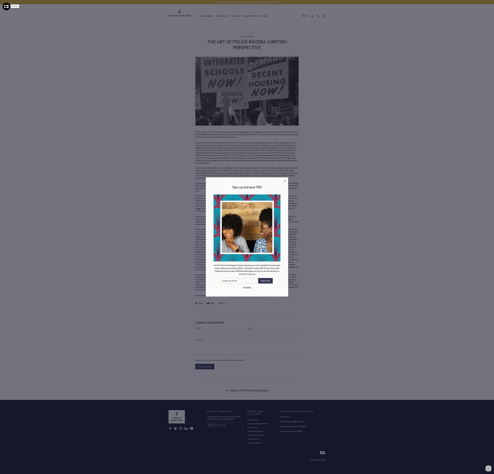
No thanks (247, 287)
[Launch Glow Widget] (6, 6)
